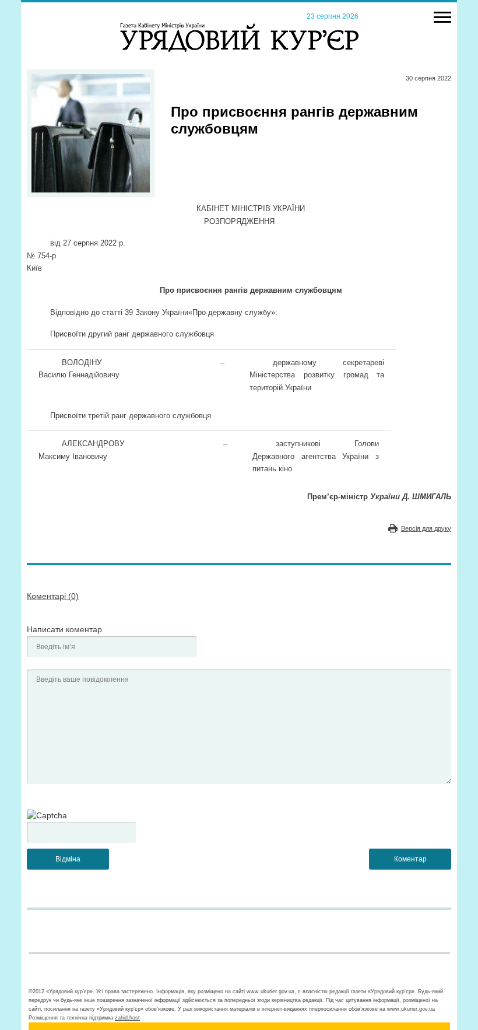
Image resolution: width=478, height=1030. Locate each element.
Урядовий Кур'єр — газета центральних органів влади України (239, 26)
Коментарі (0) (53, 596)
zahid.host (127, 1018)
